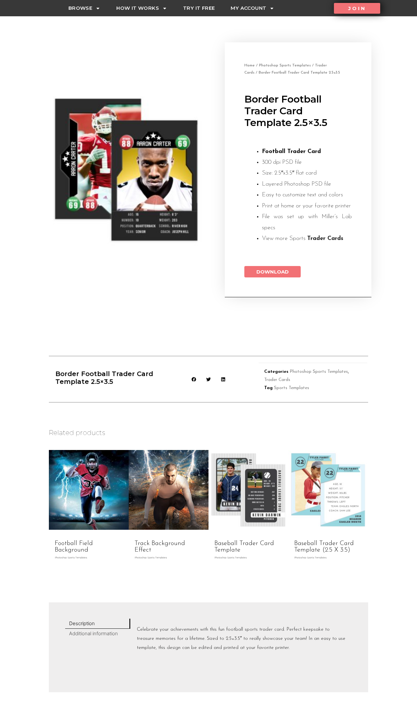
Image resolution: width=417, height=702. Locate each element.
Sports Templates (291, 388)
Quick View (89, 531)
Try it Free (199, 8)
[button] (357, 8)
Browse (80, 8)
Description (82, 623)
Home (249, 65)
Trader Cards (325, 239)
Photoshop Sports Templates (285, 65)
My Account (248, 8)
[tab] (97, 624)
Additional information (93, 633)
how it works (137, 8)
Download (272, 272)
